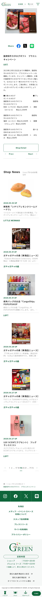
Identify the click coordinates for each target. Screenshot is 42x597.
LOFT (6, 64)
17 (16, 468)
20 (23, 468)
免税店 (21, 506)
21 (25, 468)
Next (30, 154)
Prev (11, 154)
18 (19, 468)
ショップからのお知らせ (15, 484)
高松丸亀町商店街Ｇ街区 (19, 574)
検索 (31, 4)
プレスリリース (21, 524)
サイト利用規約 (21, 529)
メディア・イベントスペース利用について (21, 512)
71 (30, 468)
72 (33, 468)
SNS (36, 593)
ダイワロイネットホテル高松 (19, 581)
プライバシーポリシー (21, 534)
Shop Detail (21, 148)
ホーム (4, 484)
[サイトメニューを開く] (38, 4)
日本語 (20, 4)
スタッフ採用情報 (21, 519)
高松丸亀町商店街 (19, 577)
